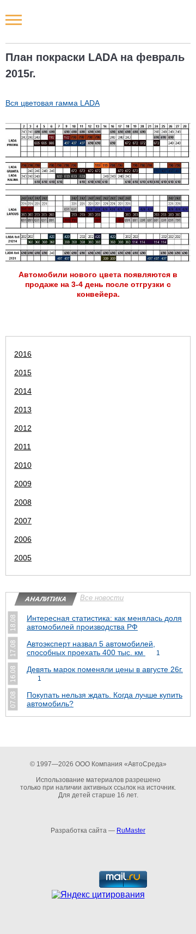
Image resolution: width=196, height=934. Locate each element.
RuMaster (131, 830)
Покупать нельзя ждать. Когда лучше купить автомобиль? (104, 699)
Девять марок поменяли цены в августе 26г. (105, 673)
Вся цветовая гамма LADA (52, 103)
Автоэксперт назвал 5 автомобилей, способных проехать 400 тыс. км (93, 648)
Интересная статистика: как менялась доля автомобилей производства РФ (104, 622)
